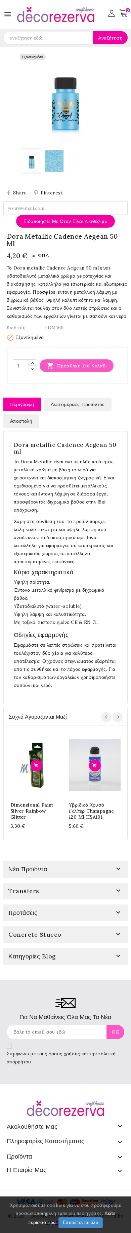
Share (20, 193)
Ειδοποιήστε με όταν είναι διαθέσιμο (65, 221)
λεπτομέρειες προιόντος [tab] (78, 404)
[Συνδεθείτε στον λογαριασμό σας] (111, 13)
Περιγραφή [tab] (22, 404)
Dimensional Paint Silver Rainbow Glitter (31, 811)
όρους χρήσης (64, 1054)
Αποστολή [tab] (21, 421)
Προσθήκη (36, 765)
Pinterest (52, 193)
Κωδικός (16, 328)
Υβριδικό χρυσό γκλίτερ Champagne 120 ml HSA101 (91, 811)
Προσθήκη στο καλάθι (77, 365)
